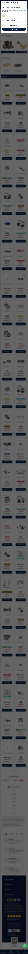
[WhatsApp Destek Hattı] (25, 945)
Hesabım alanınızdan (15, 8)
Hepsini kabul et (14, 29)
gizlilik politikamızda (21, 10)
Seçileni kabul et (14, 25)
